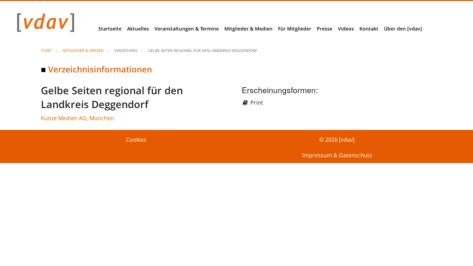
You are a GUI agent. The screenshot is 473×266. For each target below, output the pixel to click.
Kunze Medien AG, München (77, 118)
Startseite (110, 28)
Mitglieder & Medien (248, 28)
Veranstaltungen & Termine (186, 28)
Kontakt (368, 28)
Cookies (136, 139)
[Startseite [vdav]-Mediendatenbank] (43, 24)
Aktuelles (138, 28)
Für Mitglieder (294, 28)
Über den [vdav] (403, 28)
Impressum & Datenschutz (337, 155)
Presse (324, 28)
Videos (346, 28)
